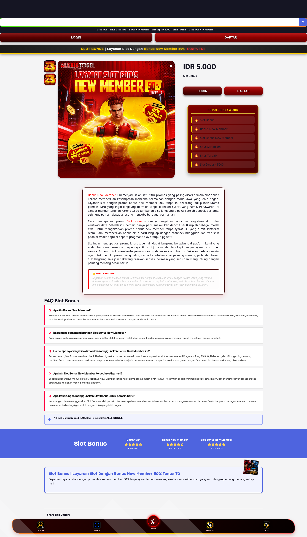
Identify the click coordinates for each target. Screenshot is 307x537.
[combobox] (149, 22)
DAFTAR (231, 37)
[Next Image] (172, 119)
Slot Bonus (134, 221)
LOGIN (76, 37)
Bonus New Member (102, 195)
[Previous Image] (60, 119)
